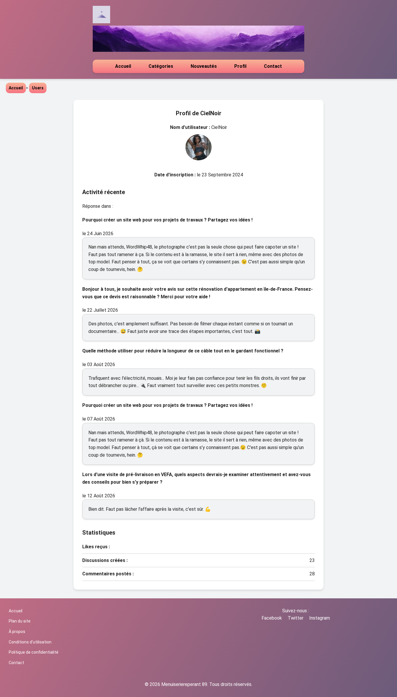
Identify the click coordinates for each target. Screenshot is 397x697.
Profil (240, 66)
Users (38, 88)
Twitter (295, 618)
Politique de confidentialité (33, 652)
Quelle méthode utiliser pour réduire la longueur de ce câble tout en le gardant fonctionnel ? (182, 351)
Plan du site (20, 621)
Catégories (161, 66)
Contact (273, 66)
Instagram (319, 618)
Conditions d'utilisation (30, 642)
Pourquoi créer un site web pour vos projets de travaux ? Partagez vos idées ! (167, 220)
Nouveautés (204, 66)
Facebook (272, 618)
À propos (17, 631)
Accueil (123, 66)
